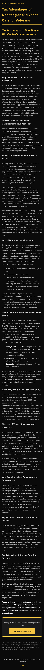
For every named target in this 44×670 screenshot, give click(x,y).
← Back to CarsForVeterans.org (13, 3)
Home (22, 665)
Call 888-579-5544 (22, 631)
